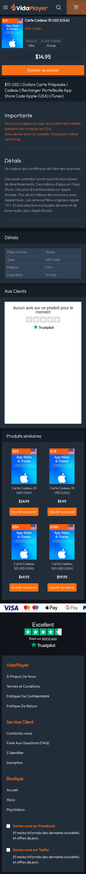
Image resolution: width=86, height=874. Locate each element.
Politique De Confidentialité (27, 696)
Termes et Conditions (23, 686)
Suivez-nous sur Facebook (34, 826)
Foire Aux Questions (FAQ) (27, 743)
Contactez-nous (19, 733)
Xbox (10, 799)
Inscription (14, 762)
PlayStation (15, 809)
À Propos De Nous (21, 676)
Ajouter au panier (43, 70)
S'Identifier (15, 752)
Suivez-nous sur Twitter (31, 849)
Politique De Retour (21, 706)
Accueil (12, 790)
